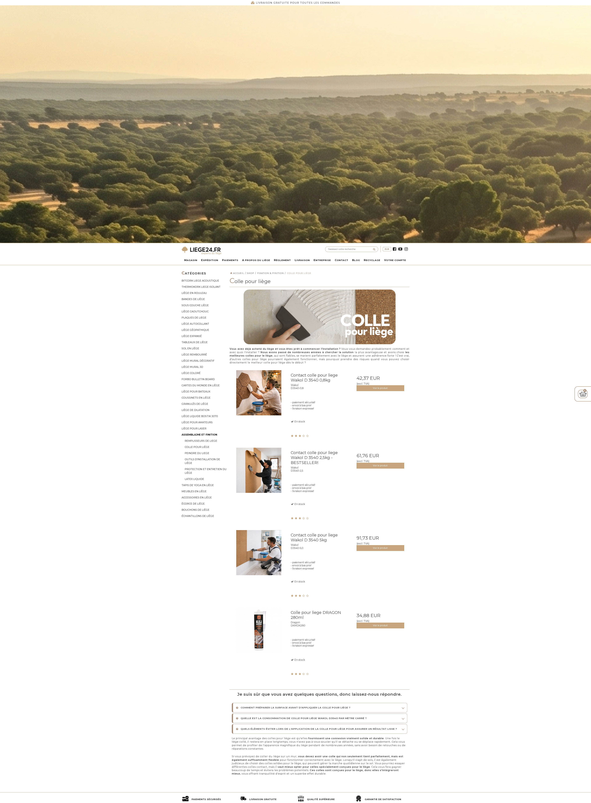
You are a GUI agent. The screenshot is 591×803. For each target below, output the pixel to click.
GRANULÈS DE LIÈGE (195, 403)
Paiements (230, 260)
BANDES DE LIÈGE (193, 299)
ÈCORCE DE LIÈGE (193, 503)
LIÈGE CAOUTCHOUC (195, 311)
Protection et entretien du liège (206, 471)
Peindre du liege (197, 453)
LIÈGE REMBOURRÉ (194, 354)
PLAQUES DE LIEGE (194, 317)
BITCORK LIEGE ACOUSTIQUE (200, 280)
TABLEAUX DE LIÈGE (195, 342)
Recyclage (372, 260)
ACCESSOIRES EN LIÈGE (197, 497)
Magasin (190, 260)
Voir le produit (380, 388)
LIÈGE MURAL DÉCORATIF (198, 360)
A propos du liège (256, 260)
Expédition (209, 260)
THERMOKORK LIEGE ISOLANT (201, 286)
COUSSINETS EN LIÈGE (196, 397)
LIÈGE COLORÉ (191, 373)
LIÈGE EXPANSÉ (192, 336)
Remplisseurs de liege (201, 440)
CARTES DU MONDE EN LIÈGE (201, 385)
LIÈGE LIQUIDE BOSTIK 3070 (200, 416)
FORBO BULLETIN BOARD (198, 379)
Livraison (302, 260)
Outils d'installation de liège (202, 461)
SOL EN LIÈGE (190, 348)
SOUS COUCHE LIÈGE (195, 305)
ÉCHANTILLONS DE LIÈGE (198, 516)
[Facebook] (394, 249)
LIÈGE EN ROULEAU (194, 293)
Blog (356, 260)
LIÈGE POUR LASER (194, 428)
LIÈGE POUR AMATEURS (197, 422)
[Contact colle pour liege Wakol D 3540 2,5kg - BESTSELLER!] (258, 476)
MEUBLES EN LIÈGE (194, 491)
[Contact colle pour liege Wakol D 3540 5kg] (258, 559)
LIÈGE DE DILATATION (195, 410)
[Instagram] (406, 249)
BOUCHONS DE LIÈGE (195, 509)
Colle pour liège (197, 447)
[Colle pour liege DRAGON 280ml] (258, 636)
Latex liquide (194, 479)
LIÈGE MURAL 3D (192, 366)
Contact (341, 260)
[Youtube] (400, 249)
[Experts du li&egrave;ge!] (238, 250)
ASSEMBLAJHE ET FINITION (199, 434)
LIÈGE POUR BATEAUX (196, 391)
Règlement (282, 260)
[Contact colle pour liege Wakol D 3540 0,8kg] (258, 399)
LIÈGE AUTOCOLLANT (195, 323)
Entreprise (322, 260)
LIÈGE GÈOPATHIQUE (195, 329)
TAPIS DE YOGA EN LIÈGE (198, 485)
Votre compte (395, 260)
